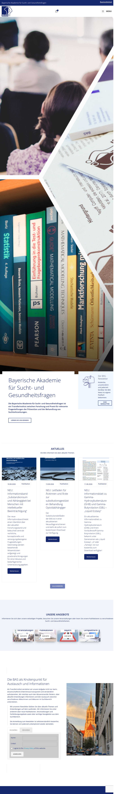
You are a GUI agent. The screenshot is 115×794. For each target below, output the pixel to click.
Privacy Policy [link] (29, 748)
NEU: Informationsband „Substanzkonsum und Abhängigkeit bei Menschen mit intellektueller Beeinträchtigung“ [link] (19, 500)
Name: (13, 737)
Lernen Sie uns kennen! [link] (20, 420)
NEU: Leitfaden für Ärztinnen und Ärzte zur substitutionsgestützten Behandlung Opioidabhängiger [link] (57, 498)
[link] (7, 11)
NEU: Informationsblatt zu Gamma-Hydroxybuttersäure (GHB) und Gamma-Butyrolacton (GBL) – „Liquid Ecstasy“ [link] (95, 500)
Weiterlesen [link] (14, 571)
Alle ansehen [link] (57, 586)
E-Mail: (13, 743)
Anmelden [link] (17, 754)
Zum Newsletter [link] (105, 403)
